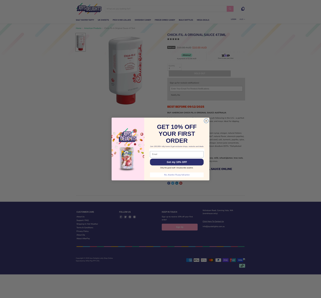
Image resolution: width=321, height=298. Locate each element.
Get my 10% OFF (177, 162)
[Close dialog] (206, 121)
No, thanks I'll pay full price (177, 175)
